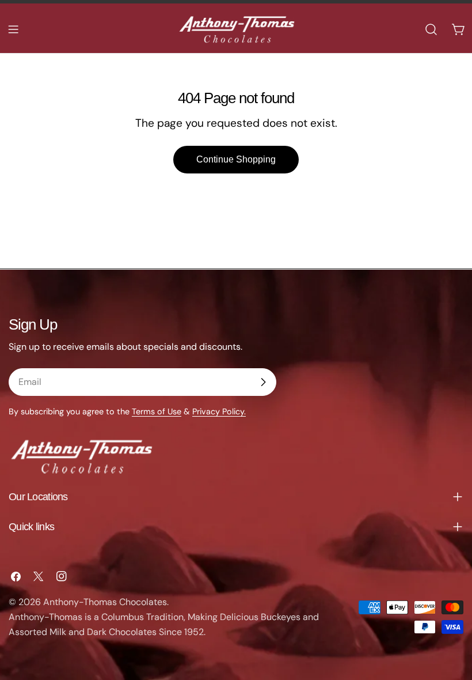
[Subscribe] (263, 382)
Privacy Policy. (219, 411)
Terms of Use (156, 411)
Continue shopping (236, 159)
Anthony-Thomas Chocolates (105, 602)
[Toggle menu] (13, 29)
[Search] (431, 29)
